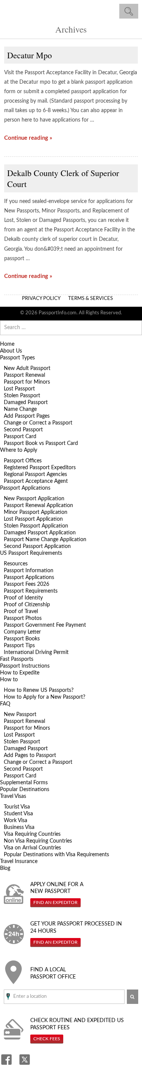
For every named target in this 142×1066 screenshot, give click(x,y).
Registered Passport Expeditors (40, 467)
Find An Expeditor (55, 902)
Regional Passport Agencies (35, 474)
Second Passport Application (37, 546)
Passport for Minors (27, 382)
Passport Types (17, 358)
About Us (11, 351)
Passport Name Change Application (45, 539)
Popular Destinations (24, 789)
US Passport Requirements (31, 553)
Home (7, 344)
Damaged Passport (26, 402)
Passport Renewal (24, 375)
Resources (16, 564)
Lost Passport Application (33, 519)
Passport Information (28, 570)
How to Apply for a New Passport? (44, 697)
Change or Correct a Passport (38, 423)
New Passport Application (34, 498)
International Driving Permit (36, 652)
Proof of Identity (23, 598)
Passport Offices (23, 461)
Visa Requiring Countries (32, 834)
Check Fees (46, 1038)
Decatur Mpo (29, 55)
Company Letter (22, 632)
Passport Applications (25, 488)
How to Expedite (19, 673)
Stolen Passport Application (36, 526)
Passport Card (20, 436)
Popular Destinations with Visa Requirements (56, 854)
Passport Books (22, 638)
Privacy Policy (41, 298)
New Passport (20, 714)
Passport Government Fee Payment (45, 625)
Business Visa (19, 827)
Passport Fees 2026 (26, 584)
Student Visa (18, 813)
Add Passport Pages (27, 416)
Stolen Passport (22, 395)
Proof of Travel (21, 611)
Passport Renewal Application (38, 505)
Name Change (20, 409)
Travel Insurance (18, 861)
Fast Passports (16, 659)
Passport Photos (23, 618)
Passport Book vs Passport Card (41, 443)
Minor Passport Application (35, 512)
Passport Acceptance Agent (36, 481)
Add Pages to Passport (30, 755)
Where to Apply (18, 450)
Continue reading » (28, 138)
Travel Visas (13, 796)
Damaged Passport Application (40, 532)
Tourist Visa (17, 807)
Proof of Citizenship (27, 604)
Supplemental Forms (24, 782)
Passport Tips (19, 645)
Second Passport (23, 429)
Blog (5, 868)
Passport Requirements (31, 591)
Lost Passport (19, 389)
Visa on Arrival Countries (32, 848)
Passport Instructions (25, 666)
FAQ (5, 704)
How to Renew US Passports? (38, 690)
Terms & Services (90, 298)
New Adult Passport (27, 368)
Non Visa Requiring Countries (38, 841)
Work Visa (15, 820)
